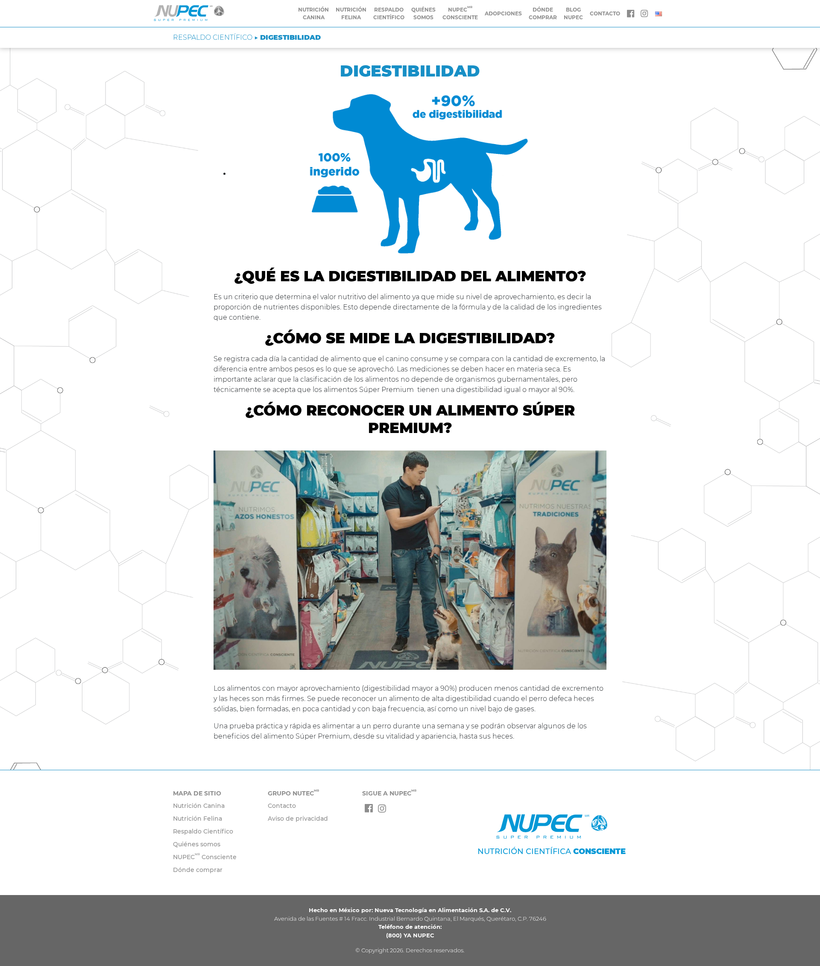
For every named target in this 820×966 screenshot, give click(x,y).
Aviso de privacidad (298, 818)
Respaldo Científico (388, 13)
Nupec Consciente (460, 13)
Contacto (282, 806)
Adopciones (503, 13)
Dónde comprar (543, 13)
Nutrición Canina (313, 13)
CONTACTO (605, 13)
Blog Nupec (573, 13)
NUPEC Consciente (205, 857)
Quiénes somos (423, 13)
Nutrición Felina (351, 13)
